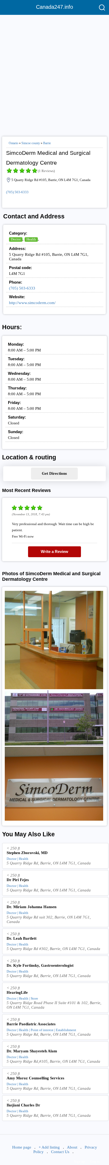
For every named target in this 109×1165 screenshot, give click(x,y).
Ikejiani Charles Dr (23, 1105)
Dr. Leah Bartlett (22, 938)
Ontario (13, 143)
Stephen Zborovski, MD (27, 853)
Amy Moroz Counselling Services (35, 1078)
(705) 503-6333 (17, 192)
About (72, 1147)
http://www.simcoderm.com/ (32, 303)
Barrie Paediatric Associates (31, 1024)
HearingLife (17, 992)
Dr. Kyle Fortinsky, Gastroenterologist (40, 965)
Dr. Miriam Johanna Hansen (31, 907)
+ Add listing (49, 1147)
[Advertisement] (54, 73)
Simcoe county (30, 143)
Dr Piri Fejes (18, 880)
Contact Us (60, 1152)
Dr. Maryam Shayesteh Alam (32, 1051)
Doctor (16, 239)
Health (31, 239)
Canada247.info (54, 7)
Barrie (47, 143)
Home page (21, 1147)
